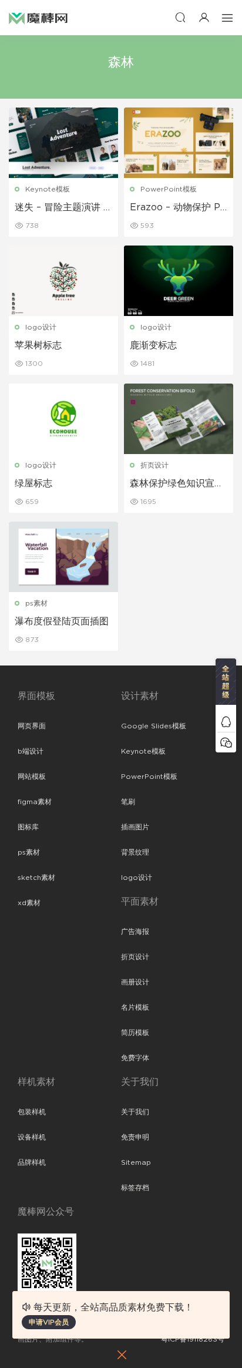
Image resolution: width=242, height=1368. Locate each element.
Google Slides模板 (153, 726)
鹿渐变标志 (153, 345)
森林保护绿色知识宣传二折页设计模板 (177, 484)
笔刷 (128, 801)
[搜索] (180, 17)
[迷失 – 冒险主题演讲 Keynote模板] (63, 142)
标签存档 (135, 1187)
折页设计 (154, 465)
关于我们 (135, 1111)
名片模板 (135, 1007)
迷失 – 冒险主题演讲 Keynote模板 (62, 208)
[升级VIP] (226, 684)
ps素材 (36, 603)
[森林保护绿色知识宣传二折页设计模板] (178, 419)
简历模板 (135, 1032)
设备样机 (32, 1137)
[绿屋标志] (63, 419)
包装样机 (32, 1111)
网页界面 (32, 726)
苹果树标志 (38, 345)
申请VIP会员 (49, 1322)
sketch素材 (36, 877)
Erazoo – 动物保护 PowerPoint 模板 (178, 208)
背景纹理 (135, 852)
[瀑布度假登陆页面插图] (63, 557)
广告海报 (135, 931)
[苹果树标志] (63, 281)
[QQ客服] (226, 721)
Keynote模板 (47, 189)
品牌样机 (32, 1162)
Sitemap (136, 1162)
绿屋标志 (33, 483)
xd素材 (29, 902)
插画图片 (135, 827)
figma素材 (35, 801)
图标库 (28, 827)
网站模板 (32, 776)
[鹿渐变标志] (178, 281)
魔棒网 (38, 17)
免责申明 (135, 1137)
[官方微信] (226, 742)
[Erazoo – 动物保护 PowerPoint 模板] (178, 142)
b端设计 (30, 751)
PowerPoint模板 (168, 189)
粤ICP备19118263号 (192, 1339)
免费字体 (135, 1057)
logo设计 (40, 327)
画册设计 (135, 982)
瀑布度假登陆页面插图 (62, 621)
